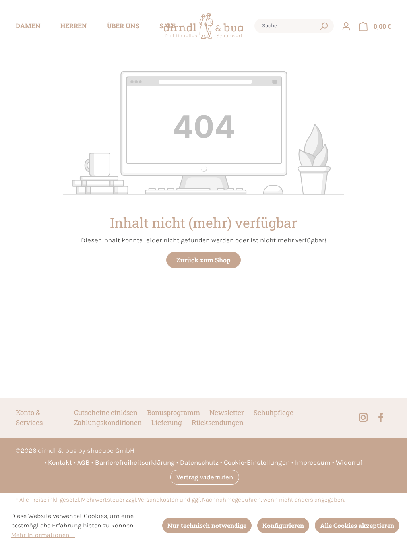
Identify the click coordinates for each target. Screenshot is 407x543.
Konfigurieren (283, 525)
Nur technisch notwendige (206, 525)
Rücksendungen (218, 422)
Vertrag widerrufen (204, 477)
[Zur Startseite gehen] (203, 26)
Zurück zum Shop (203, 260)
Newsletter (226, 412)
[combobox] (286, 26)
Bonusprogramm (173, 412)
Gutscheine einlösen (106, 412)
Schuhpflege (273, 412)
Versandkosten (158, 499)
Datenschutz (199, 462)
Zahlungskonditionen (108, 422)
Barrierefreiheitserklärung (135, 462)
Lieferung (166, 422)
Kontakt (60, 462)
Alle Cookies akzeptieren (357, 525)
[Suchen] (323, 26)
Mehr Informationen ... (43, 535)
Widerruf (349, 462)
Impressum (313, 462)
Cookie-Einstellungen (257, 462)
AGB (83, 462)
